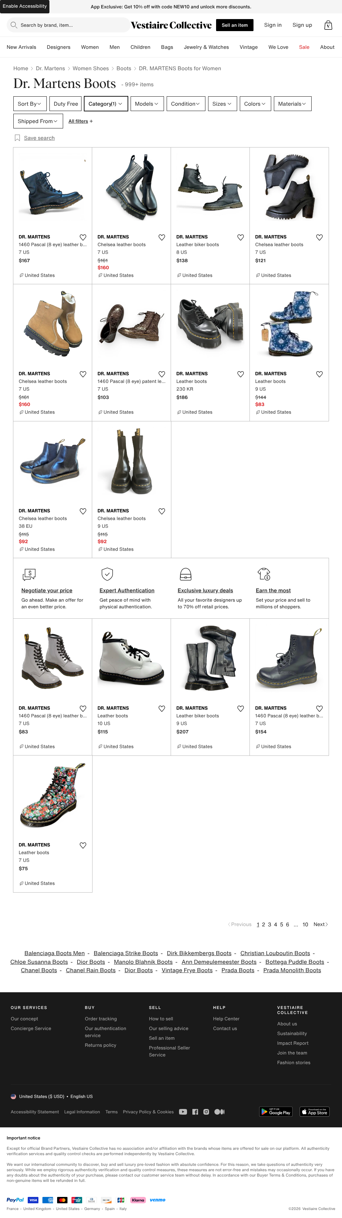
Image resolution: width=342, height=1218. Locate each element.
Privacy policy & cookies (148, 1112)
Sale (304, 47)
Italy (123, 1208)
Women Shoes (91, 68)
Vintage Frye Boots (187, 970)
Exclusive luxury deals (205, 590)
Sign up (302, 24)
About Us (331, 47)
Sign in (273, 24)
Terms (111, 1112)
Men (115, 47)
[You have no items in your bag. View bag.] (328, 25)
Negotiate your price (46, 590)
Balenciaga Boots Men (54, 953)
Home (20, 68)
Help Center (226, 1018)
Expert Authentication (127, 590)
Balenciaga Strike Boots (126, 953)
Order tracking (101, 1018)
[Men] (125, 47)
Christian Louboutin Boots (275, 953)
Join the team (292, 1052)
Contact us (225, 1028)
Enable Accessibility (25, 6)
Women (90, 47)
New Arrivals (21, 47)
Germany (92, 1208)
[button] (328, 25)
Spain (110, 1208)
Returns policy (100, 1045)
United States (68, 1208)
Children (141, 47)
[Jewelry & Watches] (234, 47)
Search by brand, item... (47, 24)
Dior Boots (91, 962)
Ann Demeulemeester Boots (219, 962)
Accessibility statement (35, 1112)
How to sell (161, 1018)
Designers (58, 47)
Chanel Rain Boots (91, 970)
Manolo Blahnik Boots (143, 962)
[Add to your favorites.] (83, 237)
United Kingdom (37, 1208)
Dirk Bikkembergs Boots (199, 953)
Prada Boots (237, 970)
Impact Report (293, 1043)
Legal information (82, 1112)
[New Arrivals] (41, 47)
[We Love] (294, 47)
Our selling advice (168, 1028)
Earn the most (273, 590)
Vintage (248, 47)
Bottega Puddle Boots (295, 962)
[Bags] (178, 47)
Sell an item (235, 24)
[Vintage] (263, 47)
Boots (124, 68)
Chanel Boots (39, 970)
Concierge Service (31, 1028)
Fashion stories (293, 1062)
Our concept (24, 1018)
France (13, 1208)
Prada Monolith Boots (292, 970)
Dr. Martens (50, 68)
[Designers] (75, 47)
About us (287, 1023)
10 (305, 924)
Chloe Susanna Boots (39, 962)
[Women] (104, 47)
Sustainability (292, 1033)
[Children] (155, 47)
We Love (279, 47)
